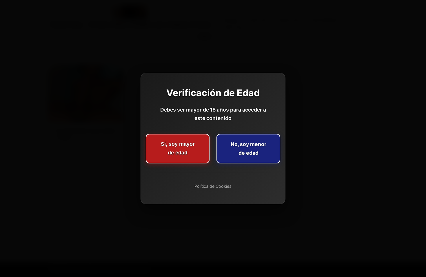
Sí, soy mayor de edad (178, 148)
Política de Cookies (213, 186)
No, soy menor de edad (248, 148)
